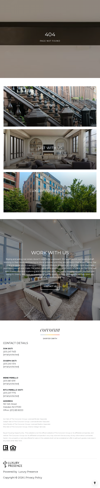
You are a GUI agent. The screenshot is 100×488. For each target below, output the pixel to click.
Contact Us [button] (50, 286)
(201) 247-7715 (9, 393)
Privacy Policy (34, 477)
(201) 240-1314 (9, 364)
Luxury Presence (28, 471)
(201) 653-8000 (16, 410)
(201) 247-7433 (9, 352)
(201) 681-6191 (9, 381)
